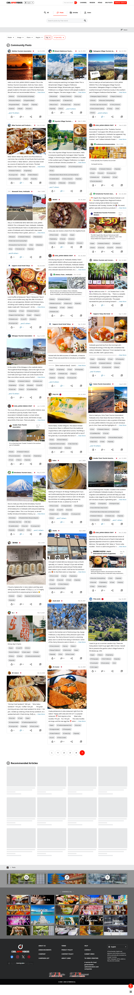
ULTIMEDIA (70, 982)
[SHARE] (31, 117)
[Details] (40, 117)
